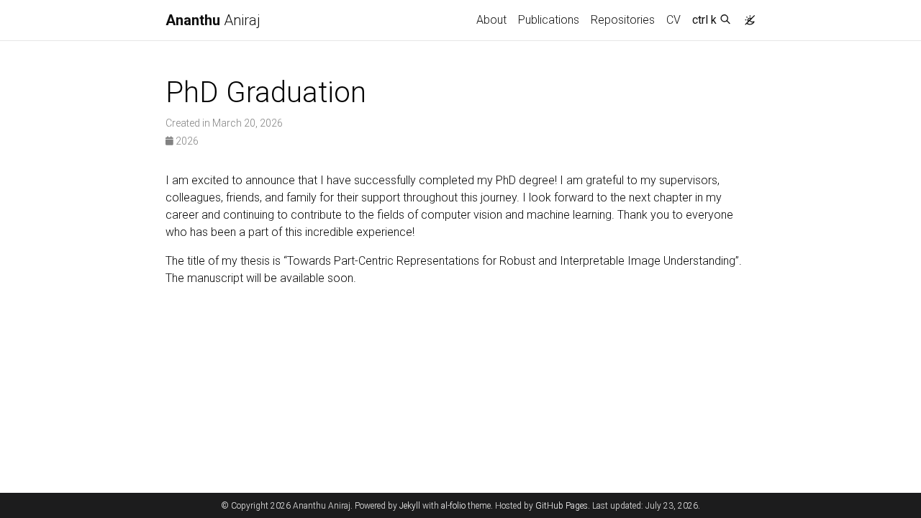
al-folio (453, 506)
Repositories (623, 20)
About (491, 20)
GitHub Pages (561, 506)
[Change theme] (746, 16)
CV (673, 20)
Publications (548, 20)
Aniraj (212, 20)
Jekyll (409, 506)
